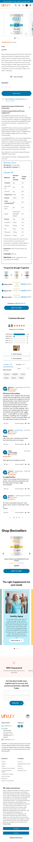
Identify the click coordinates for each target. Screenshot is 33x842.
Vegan (3, 766)
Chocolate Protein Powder (8, 768)
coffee (21, 378)
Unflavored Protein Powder (7, 771)
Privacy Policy (7, 824)
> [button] (22, 517)
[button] (26, 423)
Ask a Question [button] (17, 358)
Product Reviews (22, 770)
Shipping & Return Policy (24, 764)
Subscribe (15, 703)
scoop (6, 378)
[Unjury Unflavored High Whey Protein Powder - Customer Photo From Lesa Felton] (16, 348)
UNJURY (15, 374)
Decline (16, 833)
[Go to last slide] (3, 553)
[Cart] (23, 5)
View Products (15, 640)
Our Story (20, 761)
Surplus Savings (6, 776)
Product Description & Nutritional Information (12, 107)
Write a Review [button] (17, 354)
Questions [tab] (19, 364)
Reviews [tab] (6, 364)
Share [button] (6, 423)
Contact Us (20, 768)
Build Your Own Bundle (8, 780)
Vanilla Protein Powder (7, 774)
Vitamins (4, 764)
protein (6, 374)
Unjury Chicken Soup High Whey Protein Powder (8, 291)
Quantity (5, 83)
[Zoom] (26, 33)
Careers (20, 766)
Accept (16, 828)
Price (3, 46)
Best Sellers (5, 778)
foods (13, 378)
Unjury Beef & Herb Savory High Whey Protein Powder (8, 297)
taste (23, 374)
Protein (3, 761)
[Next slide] (29, 553)
